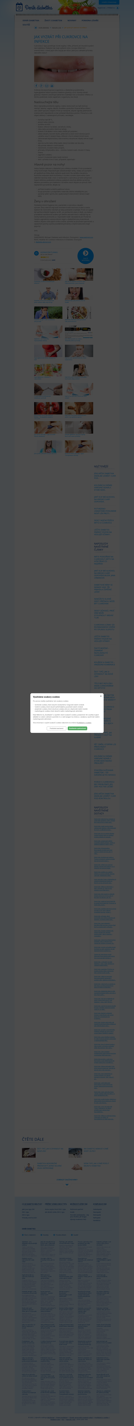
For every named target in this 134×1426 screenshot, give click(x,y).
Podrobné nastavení (56, 728)
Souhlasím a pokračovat (77, 728)
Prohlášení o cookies (84, 723)
